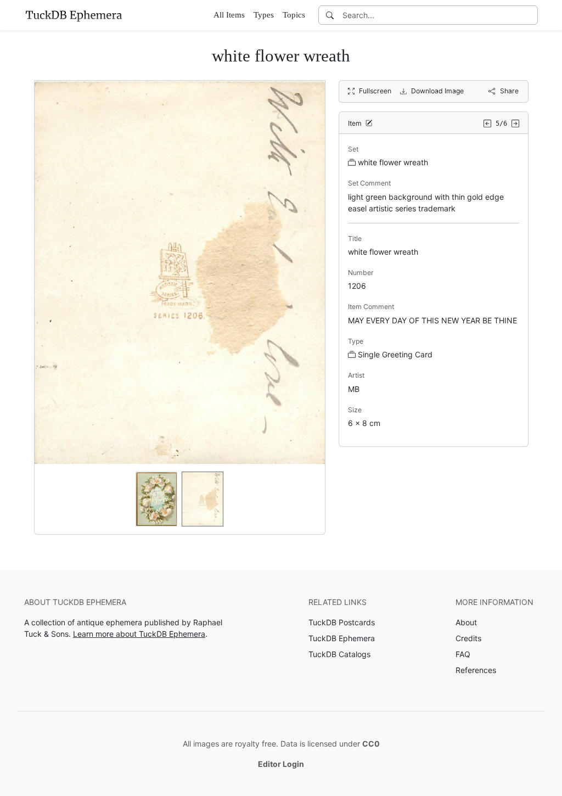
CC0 (371, 743)
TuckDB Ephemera (341, 638)
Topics (294, 14)
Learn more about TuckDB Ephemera (139, 633)
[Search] (330, 15)
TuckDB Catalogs (339, 654)
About (466, 622)
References (476, 670)
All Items (229, 14)
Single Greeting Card (395, 354)
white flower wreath (393, 162)
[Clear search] (530, 15)
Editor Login (281, 764)
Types (264, 14)
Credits (468, 638)
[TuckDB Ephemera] (73, 15)
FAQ (463, 654)
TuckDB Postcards (341, 622)
